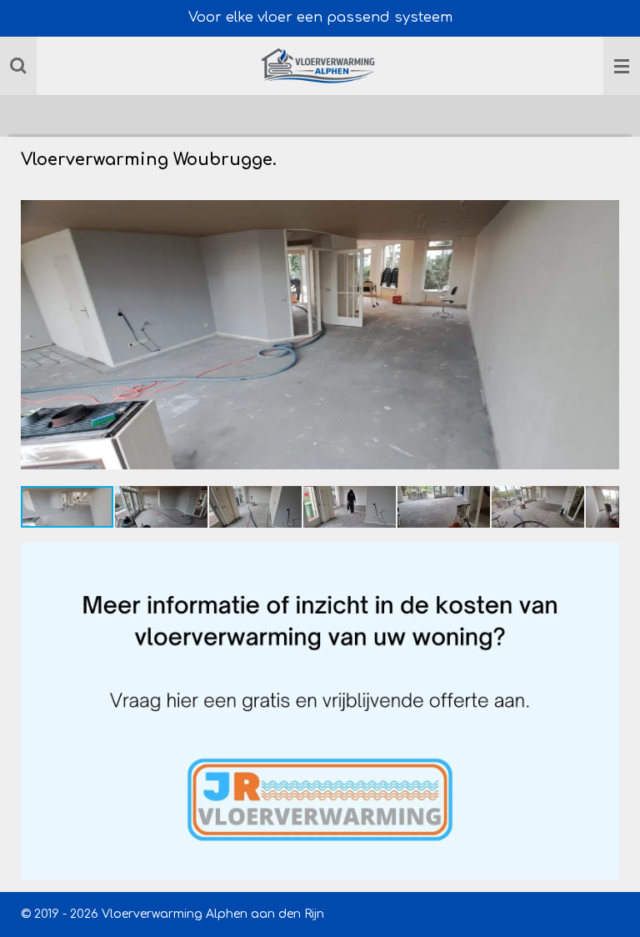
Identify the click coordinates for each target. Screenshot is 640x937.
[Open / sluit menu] (621, 66)
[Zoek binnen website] (18, 66)
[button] (604, 200)
